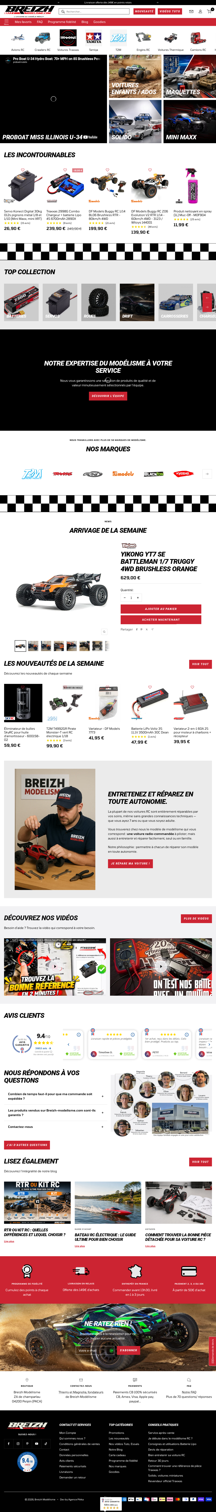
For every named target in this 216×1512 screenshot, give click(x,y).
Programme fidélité (62, 22)
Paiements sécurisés (72, 1466)
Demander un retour (72, 1477)
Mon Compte (67, 1432)
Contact (64, 1449)
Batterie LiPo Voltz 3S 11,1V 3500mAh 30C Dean (150, 730)
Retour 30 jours (158, 1460)
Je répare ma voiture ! (130, 863)
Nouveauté (144, 11)
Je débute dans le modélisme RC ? (170, 1438)
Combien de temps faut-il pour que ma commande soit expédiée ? (50, 1096)
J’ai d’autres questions (27, 1145)
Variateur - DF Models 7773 (104, 730)
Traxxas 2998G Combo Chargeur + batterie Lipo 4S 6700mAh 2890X (63, 215)
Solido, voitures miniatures (165, 1475)
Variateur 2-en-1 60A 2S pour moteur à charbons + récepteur (192, 732)
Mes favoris (23, 22)
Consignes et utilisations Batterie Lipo (172, 1443)
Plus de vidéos (196, 918)
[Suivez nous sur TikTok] (45, 1443)
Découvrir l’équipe (108, 396)
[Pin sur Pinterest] (141, 629)
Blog (85, 22)
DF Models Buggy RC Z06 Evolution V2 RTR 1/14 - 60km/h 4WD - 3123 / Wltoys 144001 (149, 216)
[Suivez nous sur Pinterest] (27, 1443)
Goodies (99, 22)
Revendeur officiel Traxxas (165, 1481)
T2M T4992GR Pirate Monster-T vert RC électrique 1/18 (61, 732)
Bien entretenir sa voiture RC (166, 1455)
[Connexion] (200, 11)
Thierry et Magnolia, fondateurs (81, 1392)
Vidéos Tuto (170, 11)
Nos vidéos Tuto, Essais (124, 1443)
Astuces (150, 1229)
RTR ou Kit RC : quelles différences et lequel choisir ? (34, 1232)
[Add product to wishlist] (23, 170)
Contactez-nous (20, 1127)
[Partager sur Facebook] (137, 629)
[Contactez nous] (191, 11)
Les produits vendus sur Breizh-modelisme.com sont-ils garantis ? (52, 1112)
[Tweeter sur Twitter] (146, 629)
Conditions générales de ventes (79, 1443)
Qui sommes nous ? (72, 1438)
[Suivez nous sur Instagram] (18, 1443)
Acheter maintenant (161, 619)
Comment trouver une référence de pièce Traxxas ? (174, 1467)
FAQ (40, 22)
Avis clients (66, 1460)
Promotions (116, 1432)
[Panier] (209, 11)
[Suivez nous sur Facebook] (8, 1443)
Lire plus (9, 1241)
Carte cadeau (117, 1455)
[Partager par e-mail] (152, 629)
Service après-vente (161, 1432)
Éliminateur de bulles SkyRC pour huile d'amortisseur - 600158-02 (22, 734)
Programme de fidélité (123, 1460)
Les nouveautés (119, 1438)
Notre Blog (116, 1449)
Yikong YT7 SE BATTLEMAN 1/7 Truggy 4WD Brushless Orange (159, 561)
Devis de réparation (160, 1449)
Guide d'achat (83, 1229)
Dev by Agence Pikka (72, 1499)
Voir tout (200, 664)
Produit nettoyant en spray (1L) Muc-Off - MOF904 (193, 213)
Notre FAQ (189, 1392)
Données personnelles (73, 1455)
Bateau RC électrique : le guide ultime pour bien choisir (105, 1237)
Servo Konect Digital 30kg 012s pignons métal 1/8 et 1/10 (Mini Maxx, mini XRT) (23, 215)
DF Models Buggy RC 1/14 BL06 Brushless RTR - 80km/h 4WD (107, 215)
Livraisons (66, 1471)
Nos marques (117, 1466)
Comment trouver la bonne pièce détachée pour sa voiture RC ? (178, 1237)
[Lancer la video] (55, 966)
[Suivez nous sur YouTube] (36, 1443)
